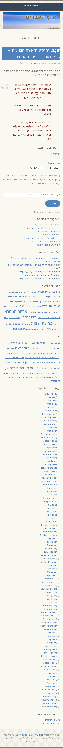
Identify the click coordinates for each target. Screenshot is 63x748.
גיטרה (52, 353)
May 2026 (52, 403)
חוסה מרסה (55, 362)
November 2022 (49, 467)
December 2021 (49, 477)
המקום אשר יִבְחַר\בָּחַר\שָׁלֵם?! (46, 224)
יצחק (54, 312)
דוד (22, 296)
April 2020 (52, 514)
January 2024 (50, 450)
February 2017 (50, 605)
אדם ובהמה (43, 291)
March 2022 (51, 474)
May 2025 (52, 430)
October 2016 (50, 619)
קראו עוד (54, 154)
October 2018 (50, 558)
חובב (20, 175)
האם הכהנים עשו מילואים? (48, 244)
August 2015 (50, 629)
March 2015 (51, 646)
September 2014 (48, 666)
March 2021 (51, 494)
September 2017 (49, 588)
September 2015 (48, 625)
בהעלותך (26, 175)
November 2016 (49, 615)
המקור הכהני (38, 301)
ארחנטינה (34, 348)
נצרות (44, 368)
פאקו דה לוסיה (21, 368)
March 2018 (51, 578)
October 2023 (50, 454)
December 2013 (48, 696)
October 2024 (50, 440)
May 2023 (52, 457)
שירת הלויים (14, 377)
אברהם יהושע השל (52, 343)
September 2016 (48, 622)
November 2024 (49, 437)
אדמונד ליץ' (32, 292)
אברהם (52, 291)
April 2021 (52, 491)
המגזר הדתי (49, 301)
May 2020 (52, 511)
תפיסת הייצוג (33, 328)
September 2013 (48, 706)
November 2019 (49, 528)
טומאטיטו (38, 362)
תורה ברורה (14, 323)
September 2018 (48, 561)
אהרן (40, 175)
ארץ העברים (41, 17)
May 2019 (52, 545)
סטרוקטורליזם (14, 317)
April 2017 (52, 598)
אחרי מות (22, 292)
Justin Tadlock (22, 734)
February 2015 (49, 649)
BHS (58, 291)
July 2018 (52, 565)
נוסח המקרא (29, 317)
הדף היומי (17, 297)
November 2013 (49, 699)
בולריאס (57, 296)
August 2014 (50, 669)
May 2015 (52, 639)
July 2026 (52, 397)
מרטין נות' (46, 179)
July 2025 (52, 427)
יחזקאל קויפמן (9, 306)
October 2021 (50, 484)
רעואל (33, 183)
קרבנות (42, 377)
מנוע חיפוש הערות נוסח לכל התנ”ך (44, 241)
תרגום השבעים (20, 328)
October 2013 (50, 703)
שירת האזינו (33, 377)
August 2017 (50, 592)
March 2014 (51, 686)
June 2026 (52, 400)
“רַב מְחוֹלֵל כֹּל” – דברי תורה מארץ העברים (41, 238)
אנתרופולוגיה (13, 291)
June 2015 (52, 635)
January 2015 (50, 652)
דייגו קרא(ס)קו (15, 353)
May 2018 (52, 572)
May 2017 (52, 595)
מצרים (52, 317)
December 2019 (49, 524)
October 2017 (50, 585)
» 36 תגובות (27, 63)
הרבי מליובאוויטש (48, 357)
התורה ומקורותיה (50, 306)
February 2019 (50, 551)
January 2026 (50, 417)
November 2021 (49, 481)
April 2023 (52, 461)
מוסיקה (31, 312)
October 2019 (50, 531)
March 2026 (51, 410)
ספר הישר (27, 179)
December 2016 (49, 612)
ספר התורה (18, 179)
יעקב (58, 312)
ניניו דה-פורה (54, 368)
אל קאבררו (28, 343)
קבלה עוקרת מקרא (51, 234)
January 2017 (50, 609)
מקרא (36, 63)
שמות (21, 324)
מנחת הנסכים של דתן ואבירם (47, 231)
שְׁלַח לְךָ (53, 203)
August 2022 (50, 471)
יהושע (14, 175)
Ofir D (54, 274)
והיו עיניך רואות (14, 357)
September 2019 (48, 535)
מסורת (57, 317)
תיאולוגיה (46, 329)
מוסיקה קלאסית (13, 362)
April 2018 (52, 575)
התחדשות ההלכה (33, 306)
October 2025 (50, 420)
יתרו (52, 179)
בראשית (28, 296)
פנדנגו (41, 373)
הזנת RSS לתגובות (51, 723)
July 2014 (52, 672)
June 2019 (52, 541)
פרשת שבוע (41, 183)
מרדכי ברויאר (43, 317)
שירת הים (23, 377)
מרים (39, 179)
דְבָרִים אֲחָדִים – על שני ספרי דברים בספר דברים (38, 228)
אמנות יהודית (15, 342)
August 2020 (50, 501)
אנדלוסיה (55, 348)
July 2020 (52, 504)
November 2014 (49, 659)
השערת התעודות (21, 301)
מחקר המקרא (16, 311)
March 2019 (51, 548)
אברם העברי (54, 258)
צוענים (23, 373)
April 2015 (52, 642)
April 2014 (52, 683)
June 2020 (52, 508)
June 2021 (52, 487)
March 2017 (51, 602)
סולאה (37, 368)
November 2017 (49, 582)
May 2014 (52, 679)
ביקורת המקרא (43, 296)
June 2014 (52, 676)
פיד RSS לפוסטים (52, 719)
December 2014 (49, 656)
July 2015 (52, 632)
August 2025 (50, 424)
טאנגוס (46, 362)
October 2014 (50, 662)
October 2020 (50, 498)
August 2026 (50, 393)
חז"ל (21, 306)
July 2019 (52, 538)
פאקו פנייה (50, 373)
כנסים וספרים (40, 311)
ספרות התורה (52, 183)
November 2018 (49, 555)
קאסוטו (27, 324)
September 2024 (48, 444)
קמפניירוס (14, 373)
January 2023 (50, 464)
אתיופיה (34, 175)
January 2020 (50, 521)
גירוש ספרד (43, 353)
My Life (39, 734)
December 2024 (49, 434)
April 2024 (52, 447)
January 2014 (50, 693)
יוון (17, 306)
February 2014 (49, 689)
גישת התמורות (31, 353)
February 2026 (49, 413)
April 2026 (52, 407)
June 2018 (52, 568)
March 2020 (51, 518)
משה (34, 179)
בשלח (57, 353)
